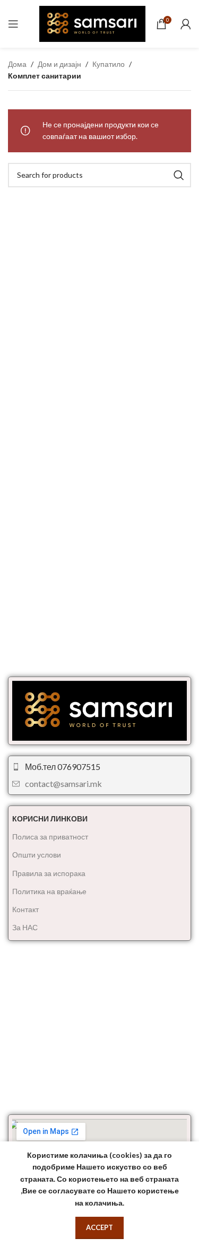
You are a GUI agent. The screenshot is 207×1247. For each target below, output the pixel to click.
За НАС (25, 927)
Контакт (25, 909)
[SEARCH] (179, 175)
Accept (99, 1227)
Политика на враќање (49, 891)
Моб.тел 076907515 (62, 766)
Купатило (108, 63)
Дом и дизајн (59, 63)
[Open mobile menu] (13, 23)
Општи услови (36, 854)
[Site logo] (92, 23)
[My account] (185, 23)
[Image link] (99, 709)
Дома (17, 63)
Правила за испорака (48, 873)
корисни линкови (50, 818)
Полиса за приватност (50, 836)
